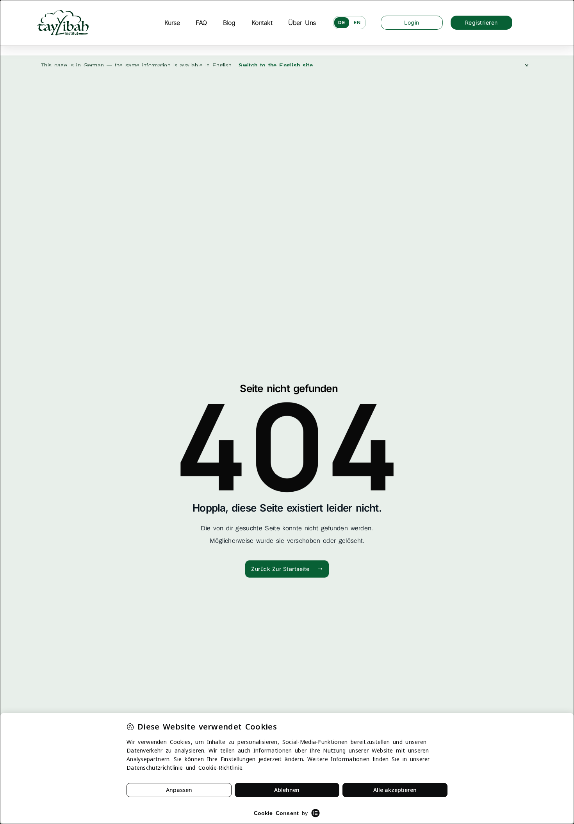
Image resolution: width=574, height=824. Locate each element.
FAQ (201, 23)
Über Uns (302, 23)
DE (341, 22)
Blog (229, 23)
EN (357, 22)
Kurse (172, 23)
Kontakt (262, 23)
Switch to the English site (276, 65)
